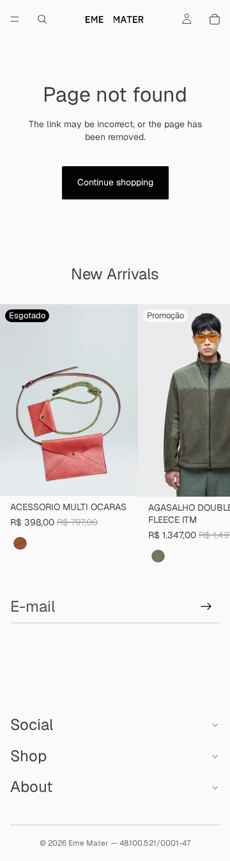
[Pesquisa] (42, 19)
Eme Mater (88, 843)
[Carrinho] (215, 19)
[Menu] (14, 19)
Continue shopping (115, 182)
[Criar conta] (206, 606)
